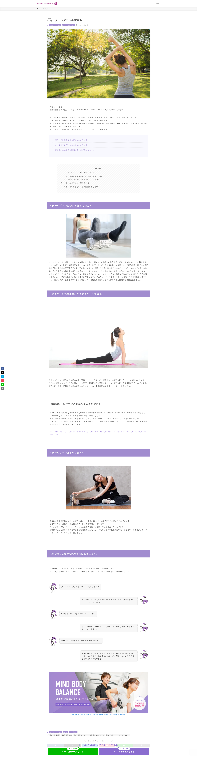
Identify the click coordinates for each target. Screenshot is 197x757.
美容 (69, 25)
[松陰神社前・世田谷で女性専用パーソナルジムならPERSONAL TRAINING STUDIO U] (47, 4)
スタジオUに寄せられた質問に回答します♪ (81, 187)
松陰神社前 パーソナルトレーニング (117, 735)
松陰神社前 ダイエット (81, 735)
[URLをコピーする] (2, 388)
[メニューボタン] (157, 3)
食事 (73, 25)
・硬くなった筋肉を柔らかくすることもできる (83, 176)
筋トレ (64, 25)
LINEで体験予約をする (72, 752)
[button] (2, 368)
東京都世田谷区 (55, 735)
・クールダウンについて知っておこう (79, 172)
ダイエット (53, 25)
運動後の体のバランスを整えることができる (84, 179)
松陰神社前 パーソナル (97, 735)
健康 (59, 25)
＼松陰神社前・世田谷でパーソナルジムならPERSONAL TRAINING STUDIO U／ (98, 714)
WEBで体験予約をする (124, 752)
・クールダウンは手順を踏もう (76, 183)
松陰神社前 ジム (67, 735)
